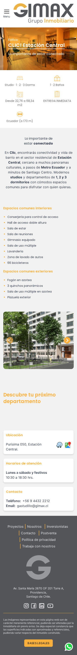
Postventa (48, 533)
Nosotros (34, 526)
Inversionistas (57, 526)
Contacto (28, 533)
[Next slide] (67, 340)
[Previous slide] (10, 340)
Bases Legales (38, 643)
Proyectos (15, 526)
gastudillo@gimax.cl (32, 506)
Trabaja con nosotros (38, 546)
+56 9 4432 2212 (36, 501)
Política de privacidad (39, 540)
